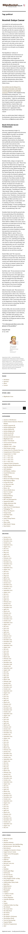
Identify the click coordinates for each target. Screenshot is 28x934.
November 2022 (8, 586)
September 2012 (8, 801)
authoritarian (17, 363)
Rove (9, 368)
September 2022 (8, 590)
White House (13, 368)
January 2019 (7, 660)
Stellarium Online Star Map (11, 905)
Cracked (6, 855)
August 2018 (7, 670)
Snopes (5, 903)
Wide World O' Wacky (9, 524)
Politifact (6, 891)
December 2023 (8, 562)
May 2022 (6, 598)
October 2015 (7, 734)
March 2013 (7, 791)
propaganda (18, 367)
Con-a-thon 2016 (8, 457)
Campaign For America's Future (12, 850)
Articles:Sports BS (8, 435)
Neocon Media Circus (7, 361)
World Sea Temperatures (10, 924)
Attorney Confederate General (12, 437)
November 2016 (8, 710)
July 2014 (6, 763)
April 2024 (6, 554)
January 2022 (7, 603)
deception (21, 364)
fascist (10, 365)
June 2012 (6, 806)
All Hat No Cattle (8, 838)
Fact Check (6, 865)
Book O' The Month (9, 440)
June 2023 (6, 573)
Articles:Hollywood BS (9, 427)
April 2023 (6, 577)
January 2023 (7, 582)
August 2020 (7, 624)
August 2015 (7, 738)
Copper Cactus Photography (11, 854)
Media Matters (7, 886)
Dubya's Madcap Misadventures (12, 465)
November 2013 (8, 778)
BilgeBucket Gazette (6, 931)
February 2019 (7, 658)
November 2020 (8, 618)
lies (20, 365)
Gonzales (14, 365)
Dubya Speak (7, 861)
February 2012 (7, 814)
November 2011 (8, 820)
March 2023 (7, 579)
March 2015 (7, 747)
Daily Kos (6, 859)
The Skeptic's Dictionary (10, 916)
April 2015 (6, 746)
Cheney (4, 364)
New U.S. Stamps (8, 492)
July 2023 (6, 571)
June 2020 (6, 628)
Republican (4, 368)
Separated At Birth (9, 501)
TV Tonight (7, 516)
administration (18, 361)
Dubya (3, 365)
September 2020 (8, 622)
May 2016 (6, 721)
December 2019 (8, 639)
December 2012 (8, 795)
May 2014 (6, 766)
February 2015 (7, 749)
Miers (22, 365)
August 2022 (7, 592)
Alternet (6, 840)
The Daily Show (8, 910)
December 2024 (8, 539)
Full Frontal (7, 872)
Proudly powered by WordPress (18, 931)
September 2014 (8, 759)
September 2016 (8, 713)
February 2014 (7, 772)
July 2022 (6, 594)
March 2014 (7, 770)
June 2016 (6, 719)
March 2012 (7, 812)
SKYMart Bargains (8, 505)
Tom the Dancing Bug (9, 920)
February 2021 (7, 613)
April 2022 (6, 600)
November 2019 (8, 641)
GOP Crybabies (7, 469)
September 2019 (8, 645)
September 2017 (8, 691)
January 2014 (7, 774)
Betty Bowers (7, 848)
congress (8, 364)
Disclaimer (6, 379)
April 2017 (6, 700)
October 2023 (7, 565)
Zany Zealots (7, 526)
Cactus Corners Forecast (10, 442)
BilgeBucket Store (8, 396)
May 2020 (6, 630)
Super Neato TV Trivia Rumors (12, 507)
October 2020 (7, 620)
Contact (6, 385)
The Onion (6, 914)
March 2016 (7, 725)
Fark (5, 867)
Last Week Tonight (9, 880)
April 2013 (6, 789)
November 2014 (8, 755)
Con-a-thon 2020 (8, 459)
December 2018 (8, 662)
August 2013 (7, 784)
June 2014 (6, 765)
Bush (21, 363)
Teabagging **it (8, 509)
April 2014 (6, 768)
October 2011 (7, 821)
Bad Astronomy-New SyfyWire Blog (13, 844)
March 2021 (7, 611)
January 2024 (7, 560)
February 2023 (7, 581)
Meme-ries (7, 488)
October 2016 (7, 711)
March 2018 (7, 679)
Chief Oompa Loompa (9, 448)
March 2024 (7, 556)
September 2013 (8, 782)
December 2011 (8, 818)
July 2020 (6, 626)
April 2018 (6, 677)
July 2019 (6, 649)
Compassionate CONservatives (9, 358)
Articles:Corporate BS (9, 425)
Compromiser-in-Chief (10, 454)
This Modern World (9, 918)
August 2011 (7, 825)
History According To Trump (11, 478)
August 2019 (7, 647)
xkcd (5, 926)
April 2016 (6, 723)
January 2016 (7, 729)
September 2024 (8, 544)
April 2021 (6, 609)
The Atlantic (7, 907)
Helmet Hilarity (8, 476)
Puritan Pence (7, 493)
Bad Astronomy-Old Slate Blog (12, 846)
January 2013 (7, 793)
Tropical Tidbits (8, 922)
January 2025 (7, 537)
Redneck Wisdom (8, 495)
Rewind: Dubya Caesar (13, 20)
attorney (4, 363)
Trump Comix (7, 512)
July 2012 (6, 804)
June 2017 (6, 696)
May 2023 (6, 575)
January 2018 (7, 683)
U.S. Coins (6, 520)
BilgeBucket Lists (8, 438)
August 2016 (7, 715)
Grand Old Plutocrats (13, 360)
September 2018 (8, 668)
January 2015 (7, 751)
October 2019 (7, 643)
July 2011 (6, 827)
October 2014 (7, 757)
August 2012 (7, 803)
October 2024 (7, 543)
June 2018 (6, 673)
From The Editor (8, 467)
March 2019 (7, 656)
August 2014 (7, 761)
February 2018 (7, 681)
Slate (5, 901)
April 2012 (6, 810)
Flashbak (6, 869)
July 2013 (6, 785)
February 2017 (7, 704)
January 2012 (7, 816)
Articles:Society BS (9, 433)
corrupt (12, 364)
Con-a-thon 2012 (8, 456)
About (5, 383)
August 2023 (7, 569)
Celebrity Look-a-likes (10, 446)
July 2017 (6, 694)
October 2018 (7, 666)
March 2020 (7, 634)
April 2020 (6, 632)
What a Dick (7, 522)
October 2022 (7, 588)
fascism (7, 365)
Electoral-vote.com (9, 863)
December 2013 (8, 776)
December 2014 (8, 753)
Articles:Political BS (16, 357)
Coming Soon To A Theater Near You (13, 450)
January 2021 (7, 615)
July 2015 (6, 740)
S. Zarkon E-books (9, 893)
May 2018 (6, 675)
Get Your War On (8, 874)
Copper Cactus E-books (10, 852)
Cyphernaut (7, 857)
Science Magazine (8, 897)
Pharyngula (7, 890)
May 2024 (6, 552)
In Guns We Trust (8, 482)
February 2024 (7, 558)
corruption (16, 364)
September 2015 (8, 736)
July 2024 (6, 548)
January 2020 (7, 637)
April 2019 (6, 655)
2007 (14, 361)
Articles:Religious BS (9, 431)
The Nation (7, 912)
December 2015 (8, 730)
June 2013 (6, 787)
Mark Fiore (6, 884)
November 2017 (8, 687)
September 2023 (8, 567)
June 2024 (6, 550)
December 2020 (8, 617)
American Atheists (8, 842)
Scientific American (9, 899)
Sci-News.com (7, 895)
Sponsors (6, 381)
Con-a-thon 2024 (8, 461)
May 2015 (6, 744)
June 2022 (6, 596)
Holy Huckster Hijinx (9, 480)
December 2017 (8, 685)
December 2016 (8, 708)
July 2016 (6, 717)
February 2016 (7, 727)
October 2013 (7, 780)
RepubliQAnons (8, 497)
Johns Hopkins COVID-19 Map (12, 878)
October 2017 (7, 689)
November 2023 (8, 563)
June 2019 (6, 651)
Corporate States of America (11, 463)
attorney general (10, 363)
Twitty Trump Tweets (9, 518)
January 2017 (7, 706)
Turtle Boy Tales (8, 514)
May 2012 (6, 808)
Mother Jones (7, 888)
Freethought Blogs (9, 871)
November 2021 (8, 607)
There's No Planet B (9, 511)
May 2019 (6, 653)
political (9, 367)
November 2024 (8, 541)
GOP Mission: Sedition (10, 471)
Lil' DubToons (22, 360)
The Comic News (8, 909)
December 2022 (8, 584)
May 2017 (6, 698)
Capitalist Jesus (8, 444)
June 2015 (6, 742)
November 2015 (8, 732)
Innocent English (8, 876)
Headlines (6, 475)
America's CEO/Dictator (10, 419)
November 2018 (8, 664)
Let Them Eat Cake (9, 484)
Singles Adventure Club (10, 503)
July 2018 (6, 672)
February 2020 (7, 636)
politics (13, 367)
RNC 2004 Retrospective (10, 499)
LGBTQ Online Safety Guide (11, 882)
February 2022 (7, 601)
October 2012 (7, 799)
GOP (18, 365)
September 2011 (8, 823)
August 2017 (7, 692)
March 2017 (7, 702)
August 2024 (7, 546)
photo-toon (4, 367)
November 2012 (8, 797)
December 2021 (8, 605)
